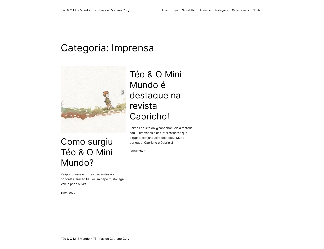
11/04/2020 (68, 192)
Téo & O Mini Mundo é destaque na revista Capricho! (156, 95)
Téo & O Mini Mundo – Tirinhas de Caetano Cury (95, 10)
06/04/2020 (137, 151)
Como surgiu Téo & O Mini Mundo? (87, 152)
